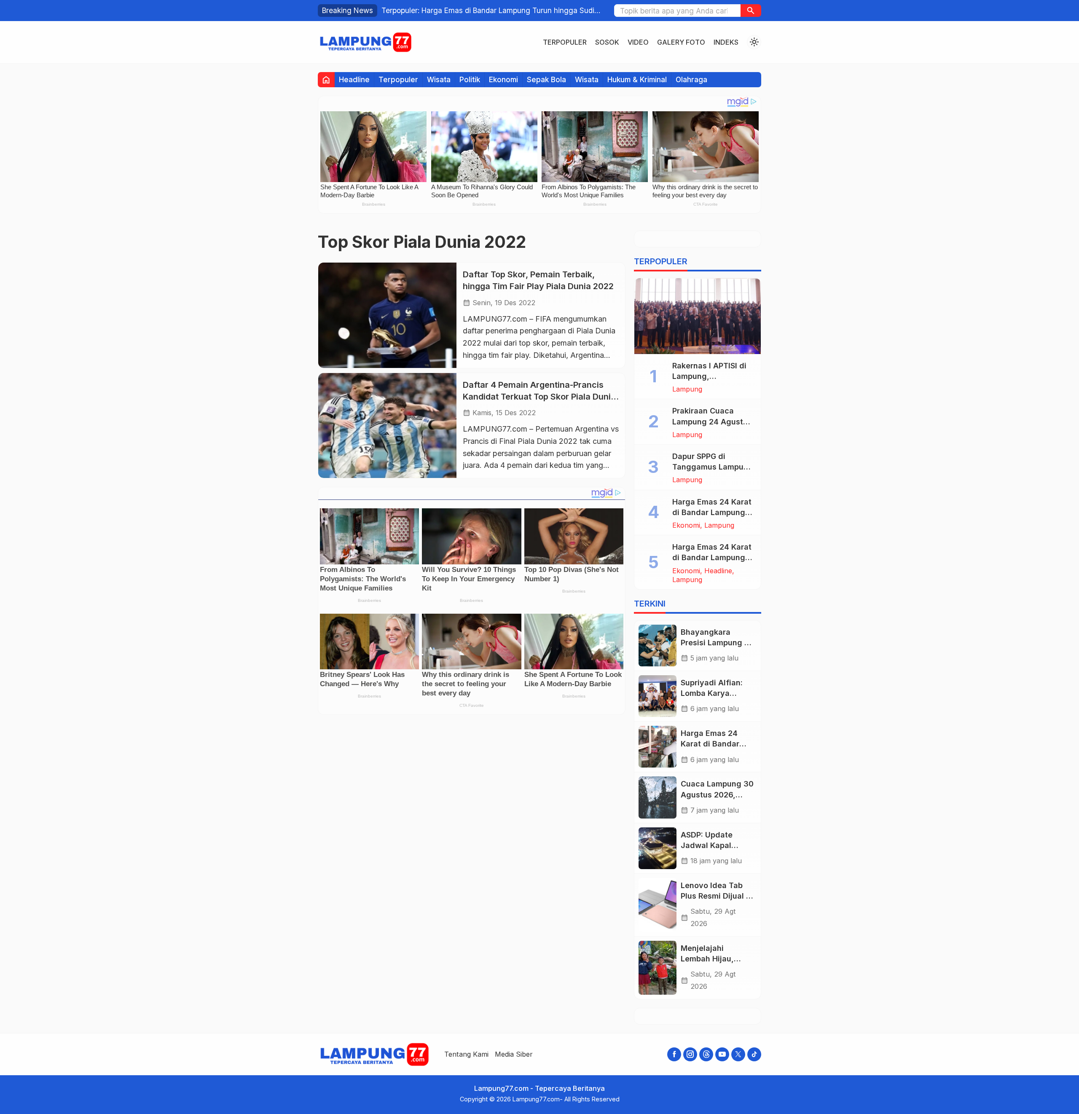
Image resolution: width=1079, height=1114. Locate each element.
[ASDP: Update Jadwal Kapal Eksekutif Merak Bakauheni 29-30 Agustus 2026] (657, 848)
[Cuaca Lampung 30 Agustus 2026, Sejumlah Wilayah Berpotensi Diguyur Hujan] (657, 797)
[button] (751, 10)
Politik (469, 79)
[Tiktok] (754, 1054)
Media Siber (514, 1054)
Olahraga (691, 79)
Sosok (607, 42)
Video (638, 42)
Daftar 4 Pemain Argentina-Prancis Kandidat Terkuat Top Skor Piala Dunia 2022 (539, 396)
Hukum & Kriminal (637, 79)
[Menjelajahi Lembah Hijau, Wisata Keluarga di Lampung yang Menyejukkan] (657, 968)
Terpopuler (565, 42)
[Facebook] (674, 1054)
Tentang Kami (466, 1054)
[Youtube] (722, 1054)
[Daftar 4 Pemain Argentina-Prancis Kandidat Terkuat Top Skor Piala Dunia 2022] (387, 425)
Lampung (687, 389)
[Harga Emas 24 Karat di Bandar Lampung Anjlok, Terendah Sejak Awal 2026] (657, 747)
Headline (354, 79)
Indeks (726, 42)
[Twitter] (738, 1054)
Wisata (439, 79)
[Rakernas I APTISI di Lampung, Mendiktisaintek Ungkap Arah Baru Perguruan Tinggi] (697, 316)
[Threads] (706, 1054)
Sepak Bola (546, 79)
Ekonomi (503, 79)
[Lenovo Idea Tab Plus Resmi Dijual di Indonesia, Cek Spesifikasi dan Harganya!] (657, 905)
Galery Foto (681, 42)
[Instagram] (690, 1054)
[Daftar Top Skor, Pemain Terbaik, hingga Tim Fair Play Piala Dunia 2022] (387, 315)
